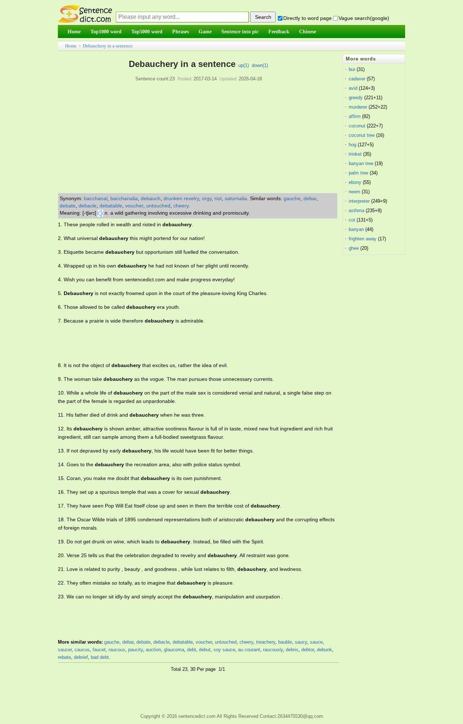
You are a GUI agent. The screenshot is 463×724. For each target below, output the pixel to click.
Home (71, 46)
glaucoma (174, 649)
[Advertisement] (198, 138)
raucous (117, 649)
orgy (207, 198)
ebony (355, 182)
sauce (316, 642)
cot (352, 220)
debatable (110, 206)
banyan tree (361, 163)
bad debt (100, 657)
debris (292, 649)
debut (205, 649)
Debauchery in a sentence (108, 46)
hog (352, 144)
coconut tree (362, 135)
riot (218, 198)
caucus (82, 649)
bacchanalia (124, 198)
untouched (158, 206)
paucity (135, 649)
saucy (301, 642)
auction (153, 649)
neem (354, 191)
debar (310, 198)
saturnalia (236, 198)
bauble (285, 642)
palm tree (358, 173)
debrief (81, 657)
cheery (180, 206)
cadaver (357, 78)
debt (191, 649)
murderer (358, 107)
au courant (249, 649)
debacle (87, 206)
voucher (134, 206)
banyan (356, 229)
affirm (355, 116)
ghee (354, 248)
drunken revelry (181, 198)
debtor (307, 649)
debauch (151, 198)
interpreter (359, 201)
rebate (64, 657)
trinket (355, 154)
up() (243, 65)
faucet (99, 649)
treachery (265, 642)
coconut (357, 126)
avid (353, 88)
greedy (356, 97)
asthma (356, 210)
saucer (65, 649)
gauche (292, 198)
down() (260, 65)
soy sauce (224, 649)
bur (352, 69)
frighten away (363, 238)
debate (68, 206)
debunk (324, 649)
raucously (273, 649)
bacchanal (95, 198)
